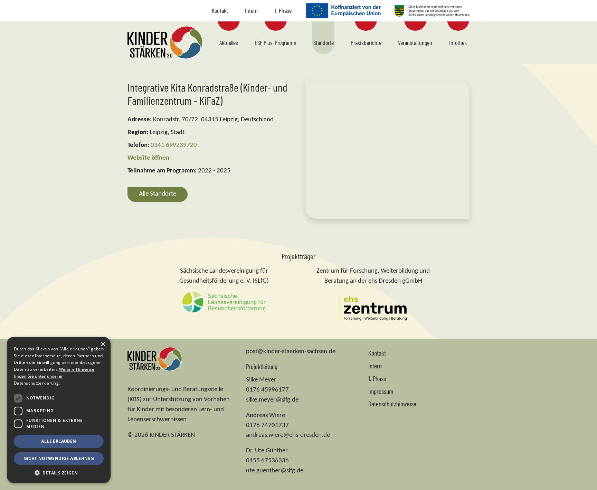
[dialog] (59, 410)
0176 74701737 (267, 425)
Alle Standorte (157, 194)
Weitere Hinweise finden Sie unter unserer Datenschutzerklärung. (54, 376)
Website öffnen (148, 158)
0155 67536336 (267, 461)
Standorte (323, 42)
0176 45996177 (267, 390)
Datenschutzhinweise (392, 404)
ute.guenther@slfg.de (274, 471)
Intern (251, 10)
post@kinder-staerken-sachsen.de (290, 351)
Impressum (380, 391)
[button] (59, 472)
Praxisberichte (366, 42)
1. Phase (283, 10)
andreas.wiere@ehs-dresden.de (288, 435)
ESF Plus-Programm (275, 42)
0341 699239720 (174, 145)
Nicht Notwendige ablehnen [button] (58, 458)
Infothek (458, 42)
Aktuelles (228, 42)
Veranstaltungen (415, 42)
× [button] (102, 344)
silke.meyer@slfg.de (272, 400)
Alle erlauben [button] (58, 441)
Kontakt (220, 10)
